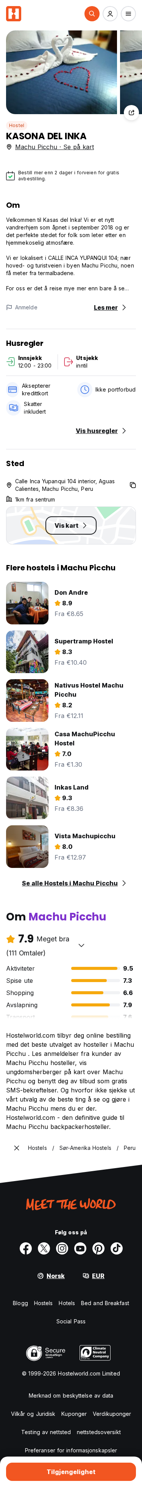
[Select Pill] (92, 13)
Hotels (67, 1303)
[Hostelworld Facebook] (26, 1248)
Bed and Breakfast (105, 1303)
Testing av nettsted (46, 1432)
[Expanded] (17, 1148)
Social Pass (71, 1321)
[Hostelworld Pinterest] (98, 1248)
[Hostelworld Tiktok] (117, 1248)
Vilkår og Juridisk (33, 1414)
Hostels (43, 1303)
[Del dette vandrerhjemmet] (131, 112)
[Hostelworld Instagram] (62, 1248)
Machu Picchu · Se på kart (54, 147)
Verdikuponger (112, 1414)
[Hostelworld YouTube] (80, 1248)
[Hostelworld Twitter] (44, 1248)
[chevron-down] (81, 945)
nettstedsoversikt (99, 1432)
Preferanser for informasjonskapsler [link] (71, 1450)
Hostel (16, 125)
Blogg (20, 1303)
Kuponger (74, 1414)
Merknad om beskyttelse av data (71, 1395)
